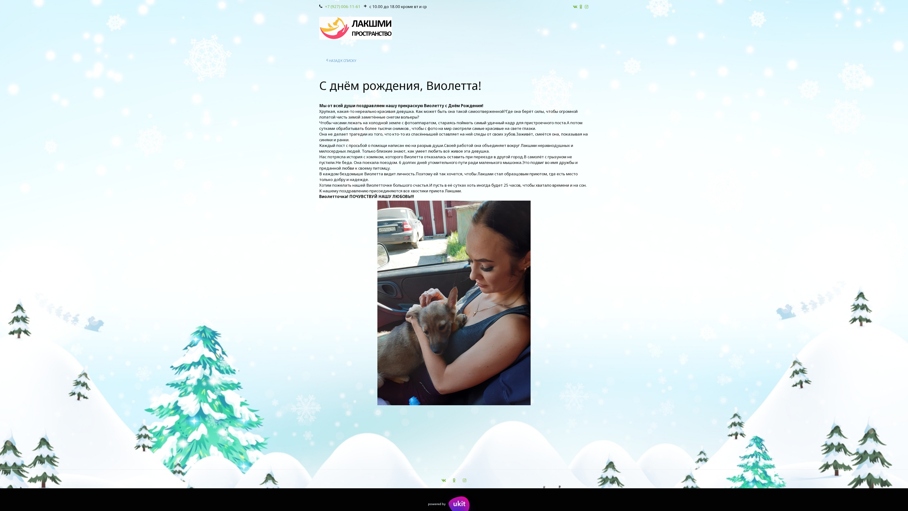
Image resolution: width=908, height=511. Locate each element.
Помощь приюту (391, 28)
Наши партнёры (469, 28)
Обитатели (349, 28)
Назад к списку (342, 61)
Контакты (431, 28)
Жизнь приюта (312, 28)
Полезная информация (543, 28)
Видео (502, 28)
